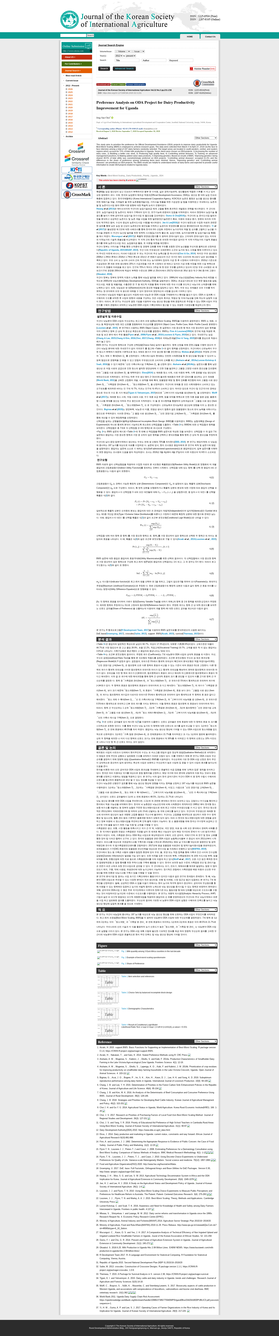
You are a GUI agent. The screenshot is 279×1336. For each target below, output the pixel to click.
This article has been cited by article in (117, 180)
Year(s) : (103, 56)
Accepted (140, 131)
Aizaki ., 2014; (187, 539)
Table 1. (124, 976)
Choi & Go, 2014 (187, 253)
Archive (69, 136)
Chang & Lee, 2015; (106, 338)
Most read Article (74, 76)
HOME (190, 37)
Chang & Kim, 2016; (126, 338)
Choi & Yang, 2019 (185, 338)
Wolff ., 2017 (181, 859)
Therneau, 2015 (191, 633)
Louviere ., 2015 (107, 328)
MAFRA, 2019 (199, 849)
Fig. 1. (124, 951)
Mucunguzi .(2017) (123, 236)
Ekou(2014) (147, 372)
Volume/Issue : (106, 51)
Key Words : (102, 176)
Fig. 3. (124, 963)
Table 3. (124, 1009)
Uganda (154, 176)
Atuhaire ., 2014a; (187, 360)
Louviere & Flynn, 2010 (174, 334)
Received (99, 131)
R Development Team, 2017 (134, 630)
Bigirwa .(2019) (113, 409)
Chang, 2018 (153, 338)
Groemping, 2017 (114, 633)
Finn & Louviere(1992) (181, 331)
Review (119, 131)
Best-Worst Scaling (116, 176)
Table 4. (124, 1025)
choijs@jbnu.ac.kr (150, 129)
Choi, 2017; (141, 338)
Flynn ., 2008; (137, 334)
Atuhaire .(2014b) (183, 364)
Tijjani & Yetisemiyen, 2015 (141, 393)
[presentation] (151, 477)
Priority (146, 176)
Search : (103, 60)
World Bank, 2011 (105, 380)
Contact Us (210, 37)
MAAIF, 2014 (131, 250)
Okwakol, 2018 (104, 274)
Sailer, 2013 (140, 633)
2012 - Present (72, 86)
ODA (161, 176)
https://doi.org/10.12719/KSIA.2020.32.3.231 (122, 93)
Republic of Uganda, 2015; (112, 250)
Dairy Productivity (134, 176)
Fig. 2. (124, 957)
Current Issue (72, 81)
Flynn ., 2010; (154, 334)
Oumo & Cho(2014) (175, 215)
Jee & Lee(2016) (170, 222)
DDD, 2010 (180, 442)
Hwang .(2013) (105, 209)
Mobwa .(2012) (191, 352)
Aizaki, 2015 (168, 633)
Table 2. (124, 992)
